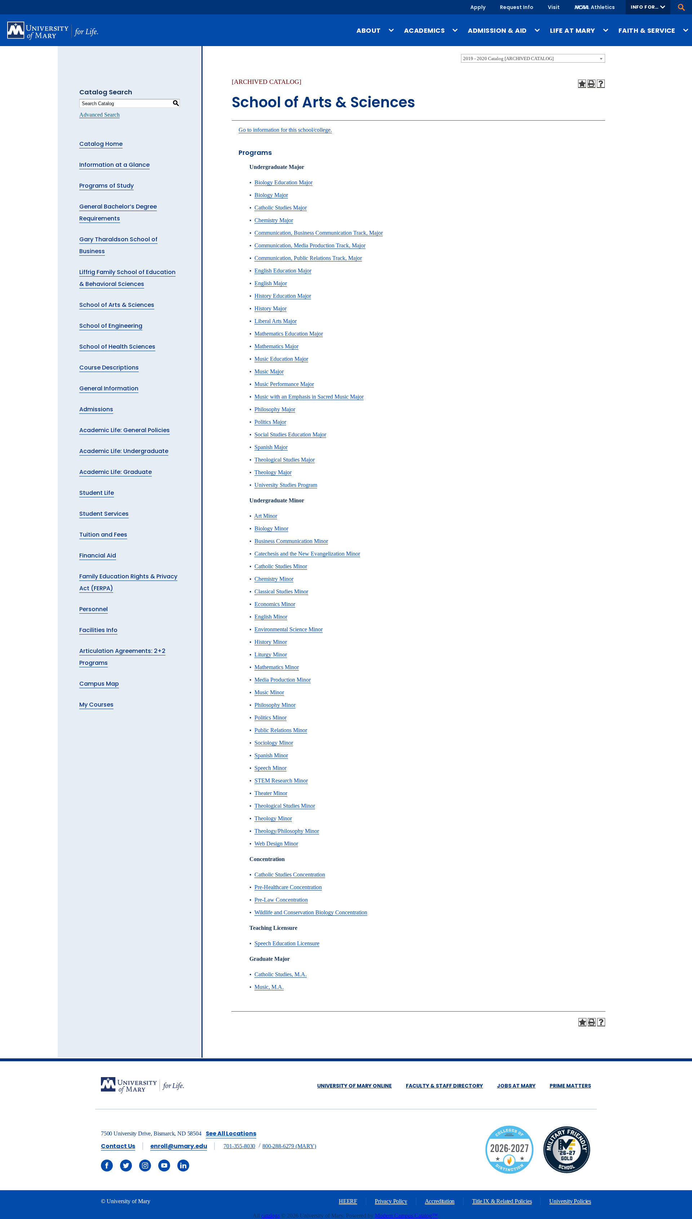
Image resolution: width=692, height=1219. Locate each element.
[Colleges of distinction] (509, 1172)
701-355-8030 (239, 1146)
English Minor (270, 617)
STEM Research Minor (281, 780)
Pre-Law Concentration (281, 900)
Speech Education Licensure (286, 943)
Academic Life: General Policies (124, 430)
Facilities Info (98, 630)
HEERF (348, 1201)
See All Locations (231, 1133)
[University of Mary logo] (52, 31)
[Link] (566, 1172)
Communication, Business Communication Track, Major (318, 233)
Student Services (104, 514)
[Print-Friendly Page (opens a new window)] (591, 84)
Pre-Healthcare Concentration (288, 887)
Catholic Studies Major (280, 208)
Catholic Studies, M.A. (280, 974)
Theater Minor (270, 793)
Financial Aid (97, 555)
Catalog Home (101, 144)
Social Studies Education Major (290, 434)
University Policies (570, 1201)
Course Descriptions (109, 367)
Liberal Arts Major (275, 321)
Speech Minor (270, 768)
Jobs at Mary (516, 1085)
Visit (554, 7)
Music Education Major (281, 359)
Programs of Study (106, 185)
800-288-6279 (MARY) (289, 1146)
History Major (270, 308)
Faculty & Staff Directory (444, 1085)
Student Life (96, 493)
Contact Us (118, 1146)
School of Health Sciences (117, 346)
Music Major (269, 371)
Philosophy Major (274, 409)
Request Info (516, 7)
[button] (648, 7)
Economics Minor (274, 604)
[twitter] (126, 1165)
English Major (270, 283)
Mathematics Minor (276, 667)
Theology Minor (273, 818)
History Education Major (282, 296)
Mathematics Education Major (288, 334)
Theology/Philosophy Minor (286, 831)
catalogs (270, 1216)
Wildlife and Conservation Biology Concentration (310, 912)
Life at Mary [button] (572, 30)
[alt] (142, 1086)
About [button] (368, 30)
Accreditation (440, 1201)
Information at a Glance (114, 165)
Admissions (96, 409)
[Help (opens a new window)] (601, 84)
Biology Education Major (283, 182)
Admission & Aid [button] (497, 30)
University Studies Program (285, 485)
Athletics (603, 7)
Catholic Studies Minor (280, 566)
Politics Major (270, 422)
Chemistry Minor (273, 579)
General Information (108, 388)
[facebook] (107, 1165)
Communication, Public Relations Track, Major (308, 258)
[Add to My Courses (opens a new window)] (582, 84)
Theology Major (273, 472)
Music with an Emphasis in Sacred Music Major (309, 397)
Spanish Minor (271, 755)
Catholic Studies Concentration (289, 874)
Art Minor (265, 516)
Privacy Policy (391, 1201)
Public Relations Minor (280, 730)
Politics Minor (270, 717)
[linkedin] (183, 1165)
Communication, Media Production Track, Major (309, 245)
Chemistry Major (273, 220)
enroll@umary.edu (178, 1146)
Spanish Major (271, 447)
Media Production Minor (282, 680)
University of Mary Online (354, 1085)
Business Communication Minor (291, 541)
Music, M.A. (269, 987)
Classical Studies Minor (281, 591)
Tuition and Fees (103, 534)
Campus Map (99, 684)
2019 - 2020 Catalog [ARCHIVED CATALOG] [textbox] (508, 58)
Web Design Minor (276, 844)
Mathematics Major (276, 346)
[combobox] (533, 58)
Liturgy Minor (270, 654)
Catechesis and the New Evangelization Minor (307, 554)
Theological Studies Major (284, 460)
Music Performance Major (284, 384)
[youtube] (164, 1165)
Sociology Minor (273, 743)
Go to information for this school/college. (285, 130)
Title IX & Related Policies (502, 1201)
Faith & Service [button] (646, 30)
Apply (477, 7)
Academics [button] (424, 30)
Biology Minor (271, 528)
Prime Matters (570, 1085)
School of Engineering (110, 326)
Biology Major (271, 195)
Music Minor (269, 692)
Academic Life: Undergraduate (123, 451)
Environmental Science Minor (288, 629)
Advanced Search (99, 115)
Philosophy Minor (275, 705)
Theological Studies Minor (284, 806)
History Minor (270, 642)
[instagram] (145, 1165)
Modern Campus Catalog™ (406, 1216)
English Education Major (282, 271)
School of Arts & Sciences (116, 305)
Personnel (93, 609)
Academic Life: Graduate (115, 472)
